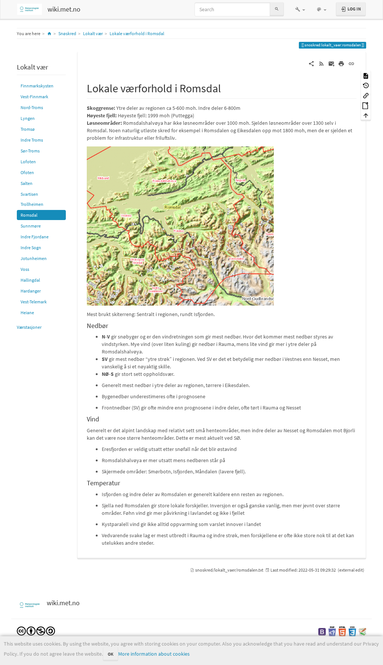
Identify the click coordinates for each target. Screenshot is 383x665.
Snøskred (67, 33)
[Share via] (311, 63)
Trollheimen (32, 204)
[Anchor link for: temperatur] (123, 482)
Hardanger (31, 291)
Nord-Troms (32, 107)
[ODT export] (366, 105)
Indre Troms (32, 140)
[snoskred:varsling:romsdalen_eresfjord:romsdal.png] (180, 225)
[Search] (277, 9)
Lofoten (28, 161)
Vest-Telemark (34, 301)
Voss (25, 269)
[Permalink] (351, 63)
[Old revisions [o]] (366, 85)
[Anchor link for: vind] (102, 418)
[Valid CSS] (352, 631)
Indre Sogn (31, 247)
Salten (27, 183)
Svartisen (29, 194)
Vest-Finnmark (34, 96)
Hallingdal (30, 280)
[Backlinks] (366, 95)
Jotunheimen (34, 258)
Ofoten (27, 172)
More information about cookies (154, 653)
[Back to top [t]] (366, 115)
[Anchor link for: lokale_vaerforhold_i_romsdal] (226, 87)
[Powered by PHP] (332, 631)
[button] (300, 9)
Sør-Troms (30, 151)
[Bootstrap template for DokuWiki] (322, 631)
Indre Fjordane (35, 236)
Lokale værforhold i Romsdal (137, 33)
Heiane (27, 312)
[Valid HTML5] (342, 631)
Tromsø (28, 129)
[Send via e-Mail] (331, 63)
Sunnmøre (31, 226)
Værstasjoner (29, 327)
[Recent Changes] (321, 63)
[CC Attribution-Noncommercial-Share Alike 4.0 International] (36, 630)
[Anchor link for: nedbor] (111, 325)
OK (110, 654)
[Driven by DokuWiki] (362, 631)
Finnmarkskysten (37, 86)
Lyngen (28, 118)
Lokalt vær (93, 33)
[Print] (341, 63)
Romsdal (29, 215)
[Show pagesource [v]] (366, 75)
